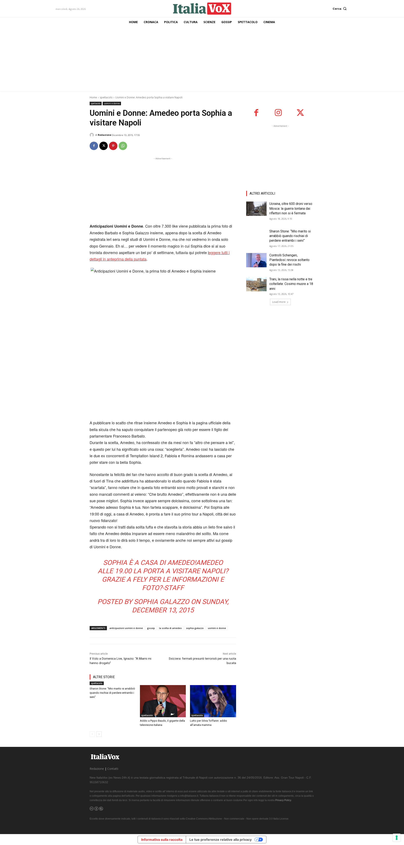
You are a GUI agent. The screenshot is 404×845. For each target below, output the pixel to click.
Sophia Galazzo (161, 602)
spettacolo (106, 97)
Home (93, 97)
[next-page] (99, 734)
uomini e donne (112, 103)
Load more (279, 302)
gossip (151, 628)
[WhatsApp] (123, 146)
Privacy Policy (283, 800)
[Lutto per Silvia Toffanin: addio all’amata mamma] (213, 701)
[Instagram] (278, 113)
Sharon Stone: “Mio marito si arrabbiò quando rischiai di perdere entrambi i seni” (112, 693)
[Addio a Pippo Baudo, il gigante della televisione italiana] (163, 701)
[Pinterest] (113, 146)
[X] (103, 146)
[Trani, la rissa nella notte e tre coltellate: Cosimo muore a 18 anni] (256, 284)
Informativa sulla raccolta (161, 839)
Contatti (112, 769)
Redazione (104, 134)
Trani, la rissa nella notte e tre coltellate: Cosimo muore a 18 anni (291, 284)
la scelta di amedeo (170, 628)
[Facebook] (94, 146)
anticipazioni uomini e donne (126, 628)
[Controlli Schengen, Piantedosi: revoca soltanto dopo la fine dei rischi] (256, 260)
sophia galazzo (195, 628)
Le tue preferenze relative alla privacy (220, 839)
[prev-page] (92, 734)
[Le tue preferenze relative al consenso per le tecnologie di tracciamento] (397, 838)
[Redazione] (92, 135)
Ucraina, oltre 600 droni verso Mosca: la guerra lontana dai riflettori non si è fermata (290, 208)
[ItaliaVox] (202, 8)
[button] (340, 8)
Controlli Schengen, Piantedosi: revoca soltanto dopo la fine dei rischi (289, 260)
